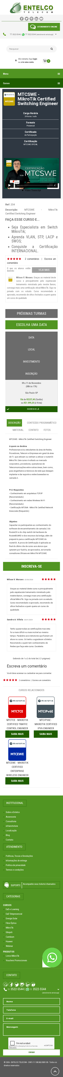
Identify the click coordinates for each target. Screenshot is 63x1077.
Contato (34, 429)
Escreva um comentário (41, 680)
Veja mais (44, 269)
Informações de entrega (16, 860)
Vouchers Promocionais (16, 960)
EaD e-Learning (12, 909)
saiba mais (17, 733)
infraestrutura (12, 826)
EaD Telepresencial (14, 914)
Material (18, 429)
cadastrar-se (32, 673)
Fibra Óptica (11, 923)
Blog (8, 835)
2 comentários (32, 258)
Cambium (10, 936)
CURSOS (7, 905)
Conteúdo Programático (41, 422)
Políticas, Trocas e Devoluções (19, 856)
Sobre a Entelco (13, 812)
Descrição (14, 422)
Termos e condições (15, 869)
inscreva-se (31, 566)
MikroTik (9, 927)
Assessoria (11, 816)
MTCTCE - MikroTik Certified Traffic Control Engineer (17, 724)
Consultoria (11, 821)
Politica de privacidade (16, 865)
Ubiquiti (9, 932)
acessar (20, 673)
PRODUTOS (8, 951)
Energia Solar (11, 918)
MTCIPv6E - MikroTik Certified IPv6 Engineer (46, 724)
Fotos (47, 429)
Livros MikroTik (12, 955)
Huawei (9, 941)
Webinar (9, 946)
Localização (11, 830)
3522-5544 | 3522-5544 (31, 34)
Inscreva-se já (33, 409)
